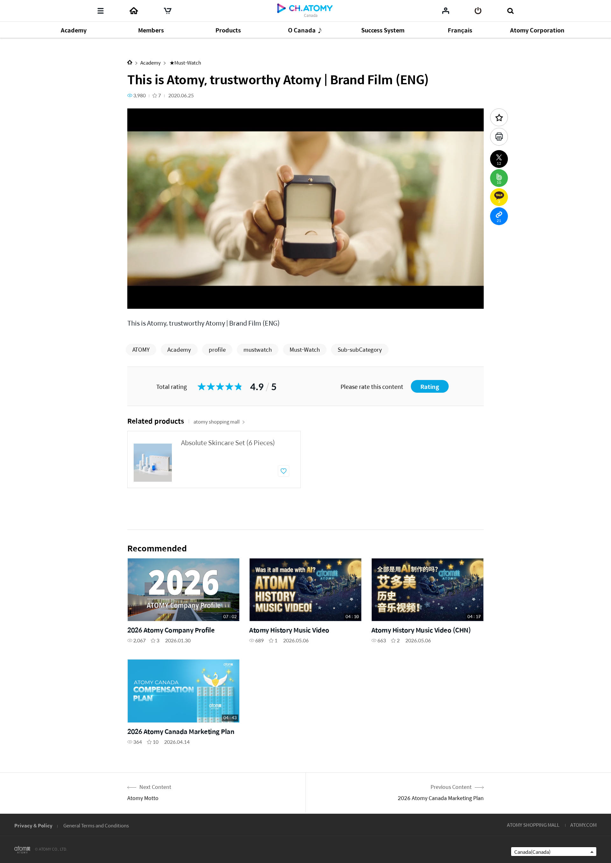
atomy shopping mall (216, 421)
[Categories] (100, 11)
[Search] (510, 11)
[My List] (445, 10)
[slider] (305, 291)
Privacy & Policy (33, 825)
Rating (429, 386)
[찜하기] (283, 471)
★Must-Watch (185, 62)
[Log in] (478, 11)
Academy (150, 62)
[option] (214, 459)
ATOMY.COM (583, 824)
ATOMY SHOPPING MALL (533, 824)
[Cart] (167, 11)
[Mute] (178, 300)
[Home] (133, 11)
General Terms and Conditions (96, 825)
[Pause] (140, 300)
